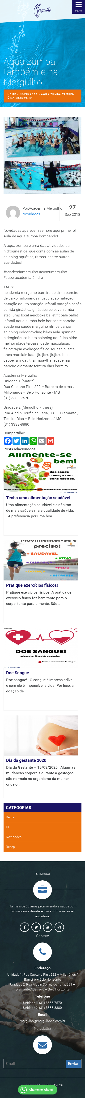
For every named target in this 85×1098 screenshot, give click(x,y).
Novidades (29, 94)
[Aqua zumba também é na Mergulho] (42, 157)
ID (7, 827)
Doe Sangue (17, 672)
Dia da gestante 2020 (26, 760)
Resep (10, 847)
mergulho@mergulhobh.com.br (42, 1021)
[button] (38, 1090)
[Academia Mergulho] (42, 11)
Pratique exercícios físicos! (32, 585)
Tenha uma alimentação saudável (38, 497)
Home (12, 94)
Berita (10, 817)
